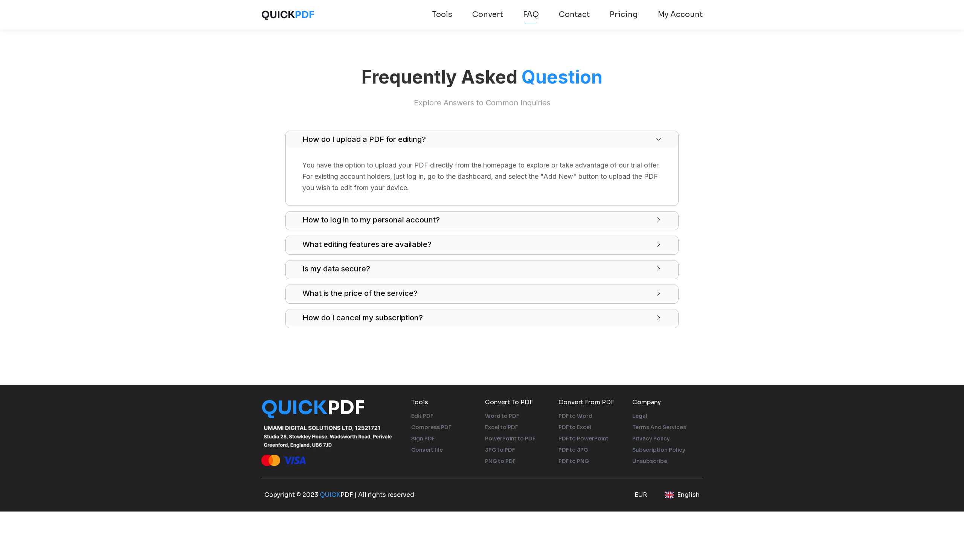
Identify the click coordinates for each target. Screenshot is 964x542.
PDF (287, 15)
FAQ (531, 14)
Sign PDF (423, 438)
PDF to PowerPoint (583, 438)
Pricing (624, 14)
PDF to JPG (573, 449)
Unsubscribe (649, 461)
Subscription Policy (658, 449)
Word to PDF (502, 416)
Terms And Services (659, 427)
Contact (574, 14)
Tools (442, 14)
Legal (639, 416)
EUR (641, 495)
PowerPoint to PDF (510, 438)
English (688, 495)
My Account (680, 14)
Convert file (427, 449)
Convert (487, 14)
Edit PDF (422, 416)
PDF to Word (575, 416)
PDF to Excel (574, 427)
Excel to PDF (501, 427)
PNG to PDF (500, 461)
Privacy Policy (651, 438)
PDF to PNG (573, 461)
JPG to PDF (500, 449)
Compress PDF (431, 427)
